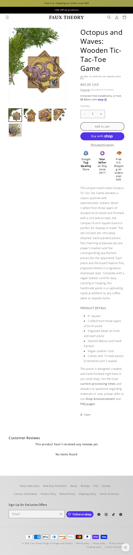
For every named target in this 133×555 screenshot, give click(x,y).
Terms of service (116, 543)
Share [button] (87, 414)
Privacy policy (99, 543)
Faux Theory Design (40, 543)
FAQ (95, 486)
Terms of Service (109, 494)
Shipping (85, 89)
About (73, 486)
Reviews (85, 486)
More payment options (102, 144)
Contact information (114, 547)
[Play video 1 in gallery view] (15, 130)
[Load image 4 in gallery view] (59, 115)
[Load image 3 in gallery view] (45, 115)
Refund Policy (67, 494)
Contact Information (25, 494)
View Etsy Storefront (55, 486)
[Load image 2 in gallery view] (30, 115)
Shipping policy (94, 547)
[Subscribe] (60, 514)
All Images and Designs (61, 543)
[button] (7, 17)
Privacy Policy (48, 494)
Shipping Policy (87, 494)
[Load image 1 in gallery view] (15, 115)
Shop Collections (29, 486)
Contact (106, 486)
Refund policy (82, 543)
